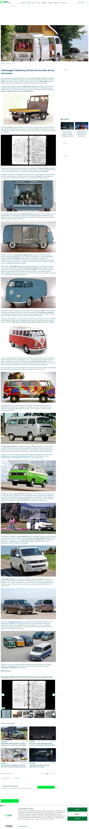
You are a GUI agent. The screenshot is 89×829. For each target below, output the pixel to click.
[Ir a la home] (5, 2)
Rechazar (77, 818)
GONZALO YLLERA (5, 63)
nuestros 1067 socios (29, 810)
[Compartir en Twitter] (47, 774)
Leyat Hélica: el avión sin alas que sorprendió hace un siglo (42, 749)
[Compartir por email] (42, 774)
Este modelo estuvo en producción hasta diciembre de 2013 (26, 455)
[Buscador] (86, 2)
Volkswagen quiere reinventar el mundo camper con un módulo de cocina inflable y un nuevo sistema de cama (14, 728)
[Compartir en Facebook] (50, 774)
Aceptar (77, 809)
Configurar (76, 814)
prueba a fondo (13, 666)
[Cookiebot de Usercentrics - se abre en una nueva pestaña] (9, 826)
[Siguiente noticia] (86, 129)
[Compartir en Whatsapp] (55, 774)
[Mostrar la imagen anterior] (3, 694)
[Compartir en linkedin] (52, 774)
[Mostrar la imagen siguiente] (53, 694)
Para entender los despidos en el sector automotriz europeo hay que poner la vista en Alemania (14, 749)
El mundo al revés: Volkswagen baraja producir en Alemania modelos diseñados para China (41, 727)
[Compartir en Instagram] (44, 774)
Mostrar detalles (22, 826)
